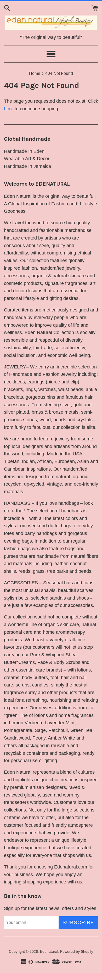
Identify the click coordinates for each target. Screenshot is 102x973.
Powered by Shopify (76, 951)
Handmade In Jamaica (27, 166)
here (8, 108)
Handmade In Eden (24, 151)
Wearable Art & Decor (26, 158)
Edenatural (49, 951)
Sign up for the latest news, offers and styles (50, 908)
